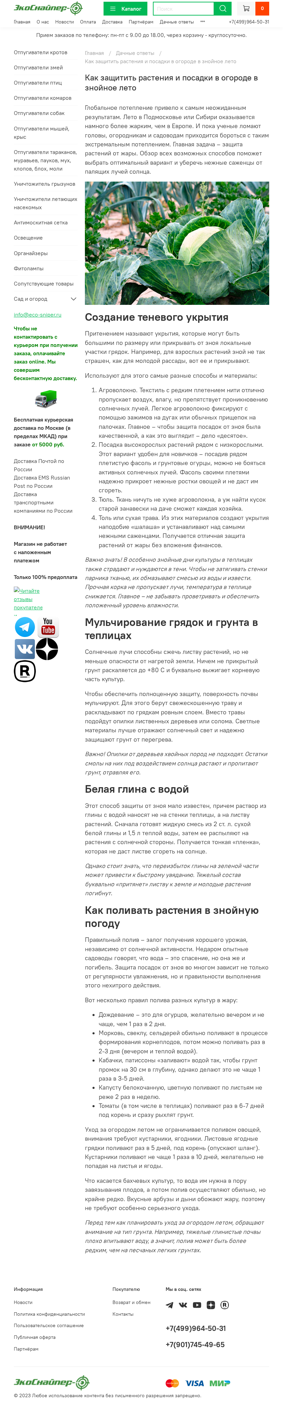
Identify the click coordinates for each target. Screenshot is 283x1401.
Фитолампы (28, 268)
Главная (22, 22)
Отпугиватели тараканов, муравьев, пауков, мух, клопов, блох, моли (45, 160)
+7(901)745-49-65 (195, 1344)
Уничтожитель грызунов (44, 183)
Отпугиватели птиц (38, 82)
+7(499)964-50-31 (249, 22)
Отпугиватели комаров (42, 97)
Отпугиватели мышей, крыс (41, 132)
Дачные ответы (177, 22)
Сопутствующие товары (44, 283)
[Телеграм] (25, 626)
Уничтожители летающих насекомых (45, 203)
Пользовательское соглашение (49, 1325)
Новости (64, 22)
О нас (43, 22)
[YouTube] (48, 626)
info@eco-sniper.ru (37, 314)
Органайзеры (31, 253)
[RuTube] (25, 670)
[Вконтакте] (25, 648)
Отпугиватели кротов (40, 52)
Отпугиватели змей (38, 67)
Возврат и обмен (131, 1302)
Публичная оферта (35, 1337)
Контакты (123, 1314)
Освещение (28, 237)
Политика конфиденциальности (49, 1314)
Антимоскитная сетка (41, 222)
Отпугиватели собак (39, 112)
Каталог (131, 8)
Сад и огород (30, 298)
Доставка (112, 22)
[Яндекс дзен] (47, 648)
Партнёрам (141, 22)
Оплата (88, 22)
